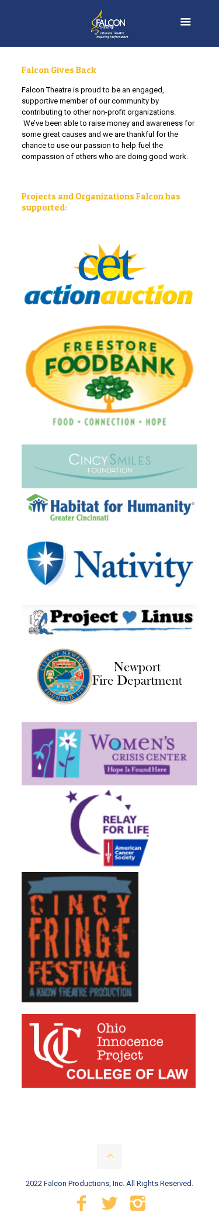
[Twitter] (110, 1206)
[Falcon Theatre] (109, 23)
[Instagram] (138, 1206)
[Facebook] (81, 1206)
